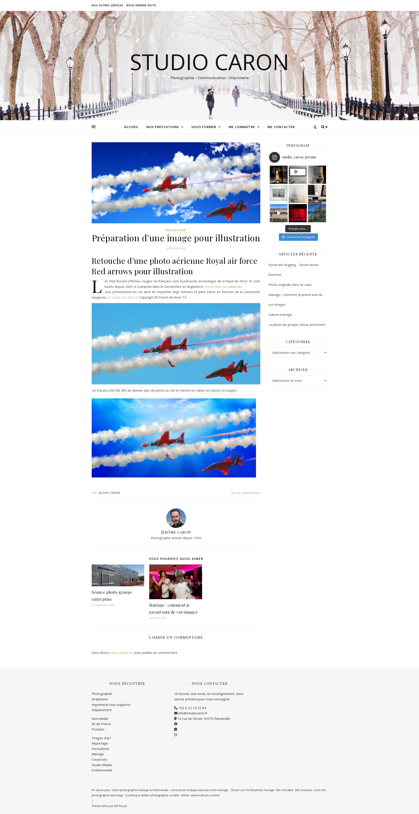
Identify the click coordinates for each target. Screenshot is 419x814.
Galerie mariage (280, 314)
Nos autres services (107, 5)
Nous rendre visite (141, 5)
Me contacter (281, 127)
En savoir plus (101, 790)
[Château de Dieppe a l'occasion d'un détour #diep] (317, 213)
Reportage (176, 230)
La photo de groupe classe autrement (296, 324)
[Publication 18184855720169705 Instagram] (279, 213)
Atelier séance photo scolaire (200, 795)
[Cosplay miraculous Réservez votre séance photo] (298, 213)
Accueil (131, 127)
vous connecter (121, 652)
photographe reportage (107, 795)
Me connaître (242, 127)
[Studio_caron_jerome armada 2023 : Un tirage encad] (317, 175)
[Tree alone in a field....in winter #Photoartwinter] (298, 175)
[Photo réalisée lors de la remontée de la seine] (279, 194)
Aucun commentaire (245, 493)
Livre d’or (320, 790)
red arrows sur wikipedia (223, 286)
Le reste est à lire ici (123, 297)
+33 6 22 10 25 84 (191, 708)
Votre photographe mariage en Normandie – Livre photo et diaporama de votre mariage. (170, 790)
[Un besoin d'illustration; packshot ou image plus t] (279, 175)
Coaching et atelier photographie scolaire (152, 795)
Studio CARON (209, 62)
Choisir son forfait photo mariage (252, 790)
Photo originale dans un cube (290, 284)
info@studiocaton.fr (192, 713)
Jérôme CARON (109, 493)
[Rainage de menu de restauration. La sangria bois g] (317, 194)
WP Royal (120, 806)
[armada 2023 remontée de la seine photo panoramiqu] (298, 194)
